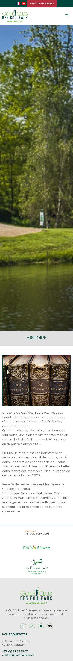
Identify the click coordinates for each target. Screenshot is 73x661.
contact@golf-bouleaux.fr (18, 655)
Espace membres (42, 3)
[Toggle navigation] (67, 16)
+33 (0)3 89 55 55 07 (15, 651)
